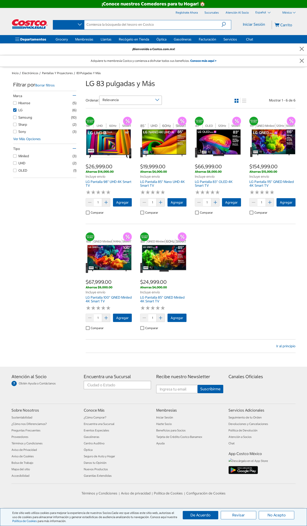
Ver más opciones (27, 139)
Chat (249, 39)
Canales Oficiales (245, 376)
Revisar (238, 515)
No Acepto (277, 515)
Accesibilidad (20, 476)
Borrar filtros (45, 85)
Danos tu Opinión (95, 463)
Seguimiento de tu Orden (245, 417)
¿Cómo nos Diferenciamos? (29, 424)
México (287, 12)
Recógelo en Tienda (134, 39)
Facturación (207, 39)
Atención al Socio (29, 376)
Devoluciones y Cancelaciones (248, 424)
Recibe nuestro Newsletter (183, 376)
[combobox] (68, 24)
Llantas (106, 39)
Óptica (161, 39)
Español (261, 12)
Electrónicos (30, 73)
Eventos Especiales (96, 430)
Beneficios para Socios (171, 430)
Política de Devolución (243, 430)
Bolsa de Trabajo (22, 463)
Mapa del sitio (20, 469)
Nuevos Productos (96, 469)
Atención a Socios (240, 437)
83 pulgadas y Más (88, 73)
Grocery (62, 39)
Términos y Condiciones (27, 443)
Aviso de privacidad (136, 493)
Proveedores (19, 437)
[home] (29, 24)
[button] (226, 24)
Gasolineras (183, 39)
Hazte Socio (164, 424)
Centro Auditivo (94, 443)
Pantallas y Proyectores (57, 73)
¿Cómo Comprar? (95, 417)
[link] (109, 161)
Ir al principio (286, 346)
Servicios (230, 39)
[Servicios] (238, 39)
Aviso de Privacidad (24, 450)
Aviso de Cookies (22, 456)
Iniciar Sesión (254, 24)
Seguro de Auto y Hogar (99, 456)
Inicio (15, 73)
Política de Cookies (24, 521)
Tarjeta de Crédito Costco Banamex (179, 437)
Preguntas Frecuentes (26, 430)
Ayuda (160, 443)
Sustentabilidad (21, 417)
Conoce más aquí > (203, 61)
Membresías (84, 39)
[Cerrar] (302, 49)
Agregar (122, 202)
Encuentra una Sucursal (107, 376)
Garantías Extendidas (98, 476)
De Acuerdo (200, 515)
